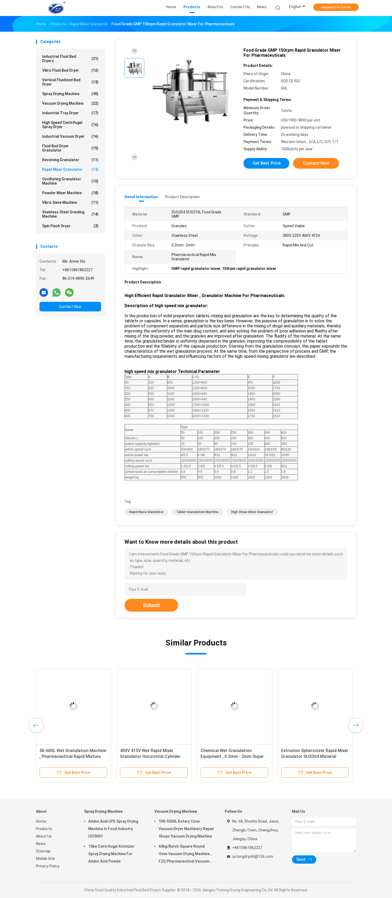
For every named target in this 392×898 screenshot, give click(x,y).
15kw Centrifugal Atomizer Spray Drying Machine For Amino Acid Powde (111, 853)
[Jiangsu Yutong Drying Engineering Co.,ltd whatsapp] (56, 292)
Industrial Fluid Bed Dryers (70, 58)
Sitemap (43, 851)
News (41, 844)
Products (44, 829)
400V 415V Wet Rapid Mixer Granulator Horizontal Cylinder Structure (340, 756)
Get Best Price (267, 163)
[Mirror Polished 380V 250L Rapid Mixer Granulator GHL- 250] (177, 706)
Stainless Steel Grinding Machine (70, 214)
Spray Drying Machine (70, 94)
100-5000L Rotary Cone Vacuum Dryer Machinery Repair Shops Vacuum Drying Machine (186, 828)
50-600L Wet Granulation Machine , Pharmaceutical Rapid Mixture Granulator (263, 756)
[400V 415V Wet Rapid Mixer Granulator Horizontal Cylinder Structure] (344, 706)
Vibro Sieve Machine (70, 202)
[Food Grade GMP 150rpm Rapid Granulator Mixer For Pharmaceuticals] (192, 92)
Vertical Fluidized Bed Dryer (70, 82)
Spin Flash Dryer (70, 226)
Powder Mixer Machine (70, 193)
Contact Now (70, 306)
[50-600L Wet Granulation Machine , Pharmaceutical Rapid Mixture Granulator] (264, 706)
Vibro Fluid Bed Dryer (70, 70)
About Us (44, 836)
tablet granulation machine (197, 512)
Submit (151, 605)
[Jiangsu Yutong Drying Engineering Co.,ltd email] (43, 292)
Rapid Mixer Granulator (70, 169)
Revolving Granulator (70, 160)
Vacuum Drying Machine (70, 103)
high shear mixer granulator (252, 512)
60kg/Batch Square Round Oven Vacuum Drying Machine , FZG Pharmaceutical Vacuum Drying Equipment (185, 854)
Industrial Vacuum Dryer (70, 136)
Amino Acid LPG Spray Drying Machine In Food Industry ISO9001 (113, 828)
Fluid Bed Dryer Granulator (70, 148)
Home (41, 821)
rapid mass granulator (146, 512)
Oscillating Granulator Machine (70, 181)
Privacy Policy (47, 866)
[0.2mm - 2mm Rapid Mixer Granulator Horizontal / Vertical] (97, 706)
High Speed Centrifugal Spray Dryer (70, 124)
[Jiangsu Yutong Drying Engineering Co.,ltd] (56, 8)
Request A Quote (336, 7)
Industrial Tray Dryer (70, 113)
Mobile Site (45, 858)
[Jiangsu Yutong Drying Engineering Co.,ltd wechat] (69, 292)
